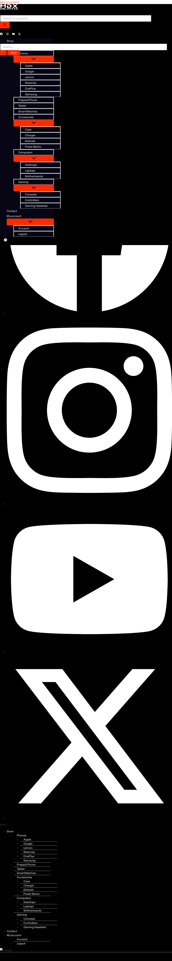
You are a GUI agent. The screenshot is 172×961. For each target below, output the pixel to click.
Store (10, 831)
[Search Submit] (3, 52)
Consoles (31, 194)
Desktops (31, 164)
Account (23, 228)
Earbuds (30, 141)
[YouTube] (13, 34)
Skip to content (9, 2)
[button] (36, 117)
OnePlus (30, 88)
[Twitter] (19, 34)
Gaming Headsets (36, 205)
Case (28, 129)
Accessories (26, 117)
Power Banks (33, 146)
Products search (8, 13)
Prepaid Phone (27, 100)
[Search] (5, 25)
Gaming (23, 182)
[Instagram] (7, 34)
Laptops (30, 170)
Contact (12, 211)
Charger (30, 135)
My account (14, 216)
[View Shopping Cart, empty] (3, 242)
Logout (22, 234)
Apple (29, 65)
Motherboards (34, 176)
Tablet (22, 105)
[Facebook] (1, 34)
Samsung (31, 94)
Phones (21, 835)
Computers (25, 152)
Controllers (32, 200)
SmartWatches (27, 111)
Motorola (30, 82)
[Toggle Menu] (33, 59)
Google (29, 71)
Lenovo (29, 77)
